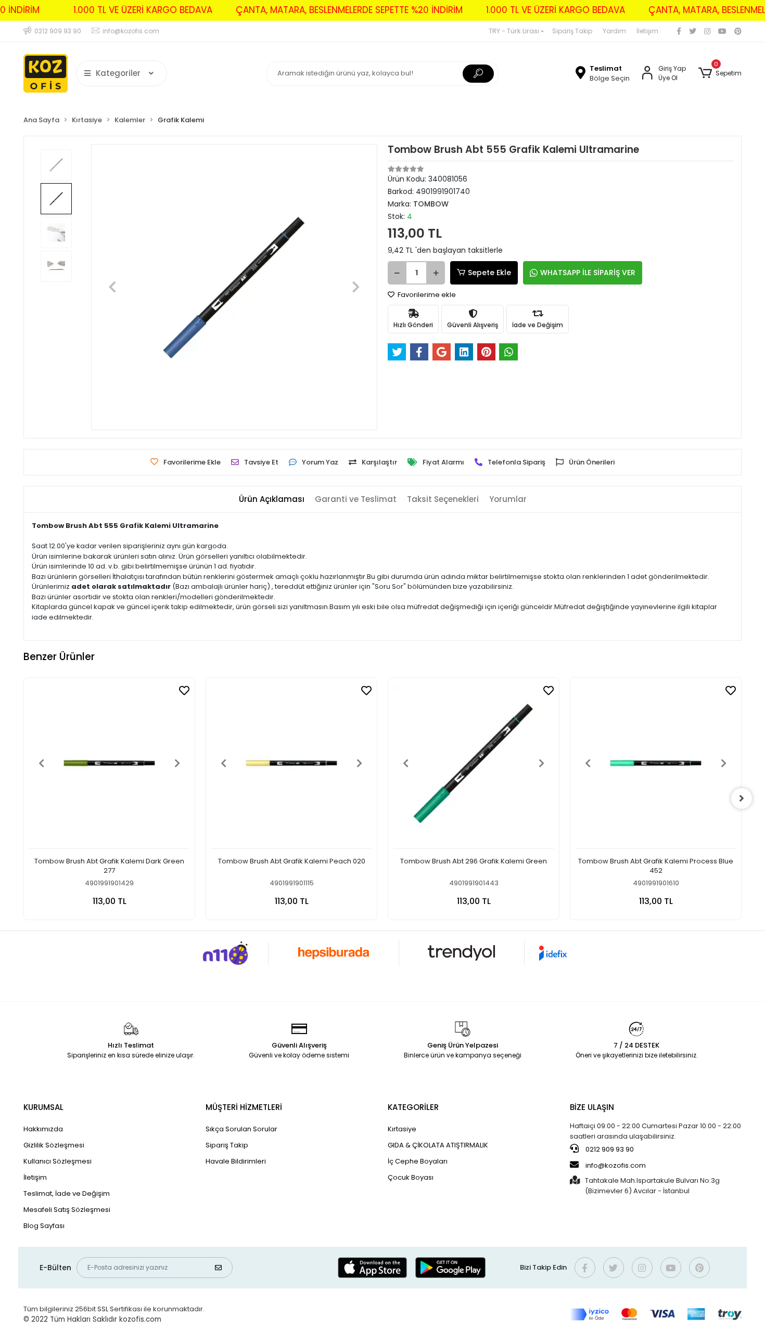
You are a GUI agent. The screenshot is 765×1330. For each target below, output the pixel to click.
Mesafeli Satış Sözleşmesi (66, 1210)
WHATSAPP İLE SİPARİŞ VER (587, 272)
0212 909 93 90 (609, 1149)
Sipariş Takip (572, 31)
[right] (741, 798)
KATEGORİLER (413, 1107)
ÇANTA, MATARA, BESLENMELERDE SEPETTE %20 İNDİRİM (349, 10)
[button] (720, 73)
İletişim (647, 31)
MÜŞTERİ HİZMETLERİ (244, 1107)
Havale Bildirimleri (236, 1161)
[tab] (271, 499)
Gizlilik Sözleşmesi (53, 1145)
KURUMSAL (43, 1107)
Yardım (614, 31)
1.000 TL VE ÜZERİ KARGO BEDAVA (142, 10)
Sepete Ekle (489, 272)
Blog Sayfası (44, 1226)
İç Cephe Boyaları (418, 1161)
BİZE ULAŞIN (592, 1107)
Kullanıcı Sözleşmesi (57, 1161)
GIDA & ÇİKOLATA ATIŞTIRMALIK (438, 1145)
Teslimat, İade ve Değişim (66, 1193)
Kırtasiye (402, 1129)
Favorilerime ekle (426, 295)
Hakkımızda (43, 1129)
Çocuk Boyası (411, 1177)
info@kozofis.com (615, 1165)
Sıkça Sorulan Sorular (241, 1129)
